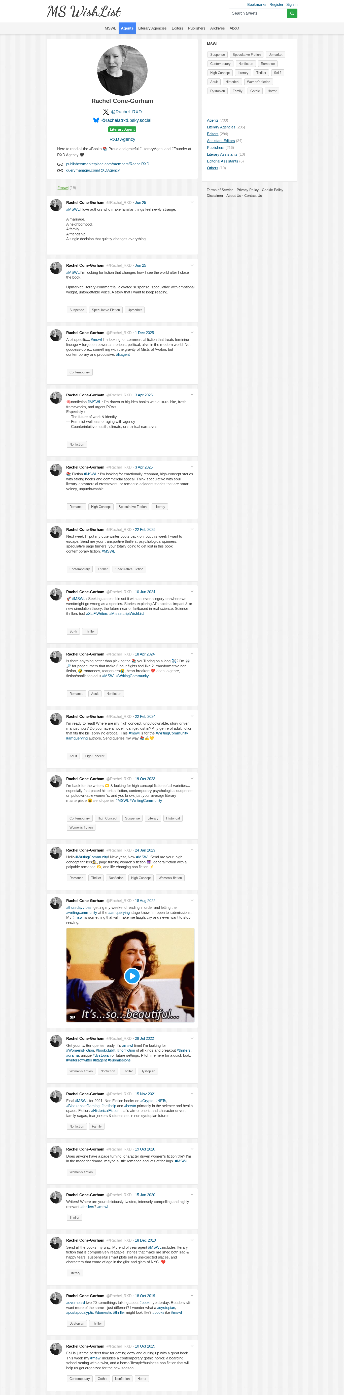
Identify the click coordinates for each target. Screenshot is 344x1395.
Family (97, 1126)
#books (146, 1302)
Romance (76, 507)
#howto (130, 1106)
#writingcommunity (81, 912)
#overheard (75, 1302)
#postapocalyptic (80, 1312)
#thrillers (184, 1050)
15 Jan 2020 (145, 1195)
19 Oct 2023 (145, 779)
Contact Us (253, 196)
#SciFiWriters (97, 613)
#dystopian (102, 1055)
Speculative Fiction (106, 310)
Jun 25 (140, 202)
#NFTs (160, 1101)
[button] (192, 202)
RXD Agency (122, 139)
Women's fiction (81, 827)
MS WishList (83, 11)
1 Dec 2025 (144, 333)
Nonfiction (77, 444)
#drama (72, 1055)
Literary (159, 507)
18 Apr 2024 (145, 654)
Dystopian (148, 1071)
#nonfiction (126, 1050)
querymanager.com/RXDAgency (93, 170)
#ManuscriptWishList (126, 613)
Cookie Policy (272, 190)
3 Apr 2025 (144, 395)
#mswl (96, 339)
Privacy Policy (248, 190)
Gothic (102, 1379)
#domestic (103, 1312)
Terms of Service (220, 190)
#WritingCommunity (132, 676)
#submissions (119, 1060)
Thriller (103, 569)
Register (276, 4)
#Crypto (146, 1101)
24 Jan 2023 (145, 850)
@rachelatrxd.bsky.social (126, 120)
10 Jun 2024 (145, 592)
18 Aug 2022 (145, 900)
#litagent (123, 354)
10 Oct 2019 (145, 1346)
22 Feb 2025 (145, 529)
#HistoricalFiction (105, 1110)
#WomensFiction (80, 1050)
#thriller (119, 1312)
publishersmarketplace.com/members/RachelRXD (107, 164)
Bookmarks (256, 4)
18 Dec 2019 (145, 1240)
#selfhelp (108, 1106)
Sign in (291, 4)
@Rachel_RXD (126, 111)
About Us (233, 196)
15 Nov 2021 (145, 1094)
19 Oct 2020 (145, 1149)
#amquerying (77, 738)
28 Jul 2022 (144, 1038)
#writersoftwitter (79, 1060)
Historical (173, 818)
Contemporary (80, 372)
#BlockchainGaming (82, 1106)
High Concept (101, 507)
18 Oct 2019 (145, 1296)
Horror (141, 1379)
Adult (95, 694)
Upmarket (135, 310)
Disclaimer (215, 196)
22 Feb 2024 (145, 716)
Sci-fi (73, 631)
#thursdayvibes (78, 907)
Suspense (77, 310)
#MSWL (72, 209)
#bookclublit (105, 1050)
